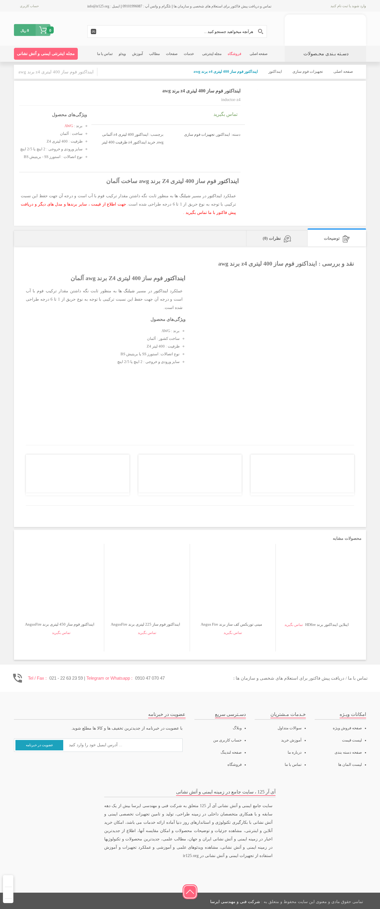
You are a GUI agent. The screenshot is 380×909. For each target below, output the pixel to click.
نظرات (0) (272, 238)
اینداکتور (275, 71)
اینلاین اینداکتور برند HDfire (327, 624)
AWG (68, 126)
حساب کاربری (29, 6)
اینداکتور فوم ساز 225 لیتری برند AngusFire (145, 624)
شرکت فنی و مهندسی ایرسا (235, 901)
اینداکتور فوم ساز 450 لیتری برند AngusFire (59, 624)
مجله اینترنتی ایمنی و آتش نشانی (46, 53)
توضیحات (332, 238)
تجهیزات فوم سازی (307, 71)
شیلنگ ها (182, 196)
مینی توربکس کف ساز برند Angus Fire (231, 624)
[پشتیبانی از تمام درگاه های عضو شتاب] (60, 901)
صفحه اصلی (343, 71)
